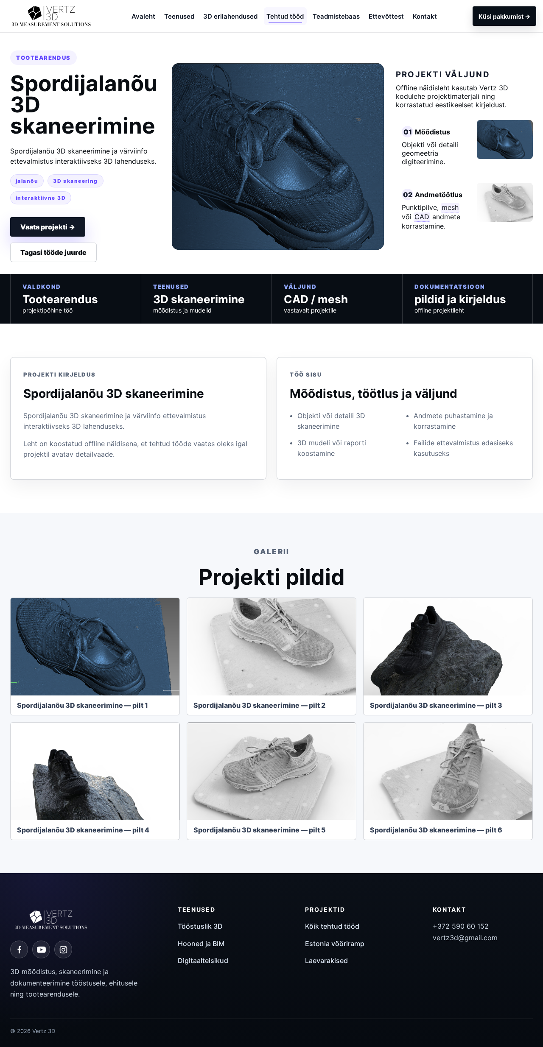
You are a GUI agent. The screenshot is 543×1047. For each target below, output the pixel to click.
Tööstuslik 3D (200, 926)
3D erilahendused (230, 16)
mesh (450, 207)
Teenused (179, 16)
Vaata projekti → (47, 227)
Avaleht (143, 16)
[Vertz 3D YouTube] (41, 949)
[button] (95, 646)
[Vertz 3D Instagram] (63, 949)
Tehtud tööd (285, 16)
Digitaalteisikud (203, 960)
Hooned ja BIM (201, 943)
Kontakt (425, 16)
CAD (421, 216)
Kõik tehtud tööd (332, 926)
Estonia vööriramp (334, 943)
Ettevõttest (386, 16)
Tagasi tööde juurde (53, 252)
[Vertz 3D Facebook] (19, 949)
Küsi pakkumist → (504, 16)
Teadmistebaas (336, 16)
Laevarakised (326, 960)
